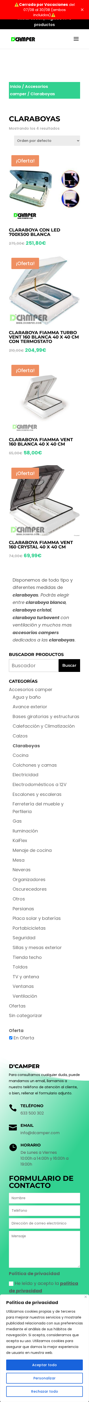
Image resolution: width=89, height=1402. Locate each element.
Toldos (20, 967)
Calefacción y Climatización (44, 726)
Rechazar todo (44, 1391)
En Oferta (24, 1038)
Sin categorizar (25, 1015)
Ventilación (25, 996)
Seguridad (24, 938)
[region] (44, 1348)
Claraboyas (26, 746)
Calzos (20, 736)
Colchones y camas (35, 765)
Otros (19, 899)
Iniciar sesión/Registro (40, 18)
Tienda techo (27, 957)
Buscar (69, 665)
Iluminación (25, 831)
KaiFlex (20, 840)
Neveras (22, 870)
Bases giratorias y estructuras (46, 716)
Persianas (23, 909)
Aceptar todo (44, 1364)
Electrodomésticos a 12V (40, 784)
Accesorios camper (30, 689)
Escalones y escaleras (37, 794)
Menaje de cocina (32, 850)
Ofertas (17, 1006)
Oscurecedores (30, 889)
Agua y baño (27, 697)
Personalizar (44, 1378)
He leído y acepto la (43, 1287)
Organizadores (29, 879)
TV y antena (26, 977)
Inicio (15, 86)
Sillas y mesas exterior (37, 947)
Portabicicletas (29, 928)
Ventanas (23, 986)
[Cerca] (86, 1297)
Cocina (20, 755)
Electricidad (25, 775)
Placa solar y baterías (37, 918)
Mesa (18, 860)
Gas (17, 821)
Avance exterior (30, 707)
